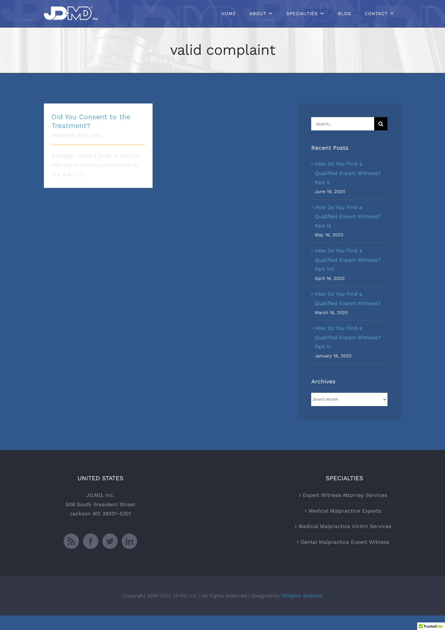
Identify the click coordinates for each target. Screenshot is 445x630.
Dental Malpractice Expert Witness (345, 542)
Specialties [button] (302, 13)
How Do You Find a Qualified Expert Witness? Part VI (348, 337)
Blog (344, 13)
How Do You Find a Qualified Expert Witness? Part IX (348, 216)
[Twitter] (110, 541)
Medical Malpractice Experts (344, 511)
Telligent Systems (301, 596)
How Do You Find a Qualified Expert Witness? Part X (348, 173)
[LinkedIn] (129, 541)
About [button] (257, 13)
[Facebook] (90, 541)
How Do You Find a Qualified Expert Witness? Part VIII (348, 260)
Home (228, 13)
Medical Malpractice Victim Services (344, 526)
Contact (376, 13)
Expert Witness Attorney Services (345, 495)
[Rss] (71, 541)
